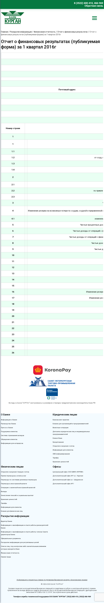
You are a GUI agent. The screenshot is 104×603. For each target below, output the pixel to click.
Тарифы (56, 458)
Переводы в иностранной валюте (14, 484)
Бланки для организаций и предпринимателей (70, 424)
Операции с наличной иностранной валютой (18, 487)
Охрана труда (6, 557)
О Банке (5, 414)
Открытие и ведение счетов (63, 446)
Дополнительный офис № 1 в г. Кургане (68, 476)
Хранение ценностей (61, 462)
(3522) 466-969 (85, 597)
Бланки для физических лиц (12, 511)
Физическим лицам (12, 466)
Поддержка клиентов (9, 431)
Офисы (57, 466)
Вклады (4, 491)
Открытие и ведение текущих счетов (15, 472)
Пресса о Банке (7, 428)
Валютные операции (60, 428)
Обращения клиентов (9, 439)
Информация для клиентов (63, 450)
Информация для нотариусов (12, 443)
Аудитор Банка (6, 521)
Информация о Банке (9, 420)
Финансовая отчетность (10, 553)
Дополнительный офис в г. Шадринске (68, 480)
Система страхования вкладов (12, 435)
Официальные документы (11, 538)
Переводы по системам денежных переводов (19, 480)
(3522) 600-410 (72, 597)
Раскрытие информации (15, 516)
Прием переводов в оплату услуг (13, 476)
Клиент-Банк (57, 438)
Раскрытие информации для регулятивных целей (20, 542)
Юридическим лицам (65, 414)
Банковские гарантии (61, 420)
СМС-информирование (61, 454)
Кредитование (58, 442)
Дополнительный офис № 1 (63, 484)
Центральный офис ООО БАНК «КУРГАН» (68, 472)
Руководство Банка (8, 424)
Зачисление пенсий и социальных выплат (17, 495)
